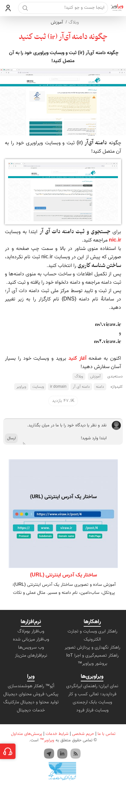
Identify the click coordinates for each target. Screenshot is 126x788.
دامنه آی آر (81, 387)
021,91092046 (8, 751)
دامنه (100, 387)
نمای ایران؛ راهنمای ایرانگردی (92, 686)
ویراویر (21, 387)
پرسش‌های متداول (26, 734)
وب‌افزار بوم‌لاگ (30, 631)
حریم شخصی (83, 734)
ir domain (58, 387)
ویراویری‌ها (92, 676)
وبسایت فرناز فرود (92, 710)
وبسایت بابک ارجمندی (92, 702)
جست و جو (25, 8)
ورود (8, 8)
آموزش (57, 22)
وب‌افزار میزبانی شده (31, 639)
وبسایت (38, 387)
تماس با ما (106, 734)
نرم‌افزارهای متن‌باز (31, 655)
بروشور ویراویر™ (92, 663)
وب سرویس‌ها (31, 647)
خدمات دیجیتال (31, 710)
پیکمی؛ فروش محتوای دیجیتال (30, 694)
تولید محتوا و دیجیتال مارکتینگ (31, 702)
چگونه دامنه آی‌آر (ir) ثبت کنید (63, 37)
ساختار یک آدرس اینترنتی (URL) (63, 575)
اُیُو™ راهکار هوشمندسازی (31, 686)
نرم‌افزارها (31, 622)
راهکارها (92, 622)
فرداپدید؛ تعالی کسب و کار (92, 694)
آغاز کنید (77, 359)
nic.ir (115, 240)
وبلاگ (73, 22)
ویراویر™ (47, 740)
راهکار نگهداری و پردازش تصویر (92, 647)
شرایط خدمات (57, 734)
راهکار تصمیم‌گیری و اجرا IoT (92, 655)
